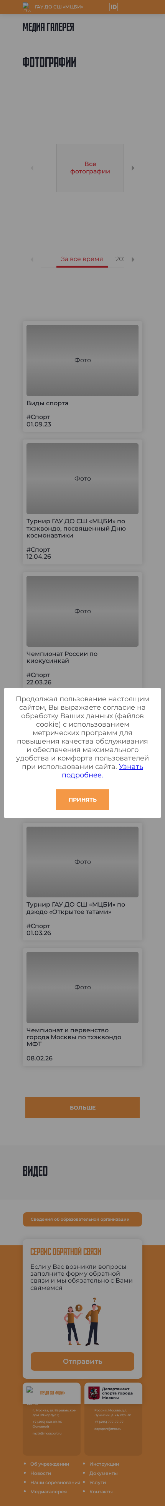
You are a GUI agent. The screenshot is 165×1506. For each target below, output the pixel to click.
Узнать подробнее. (102, 770)
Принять (83, 799)
